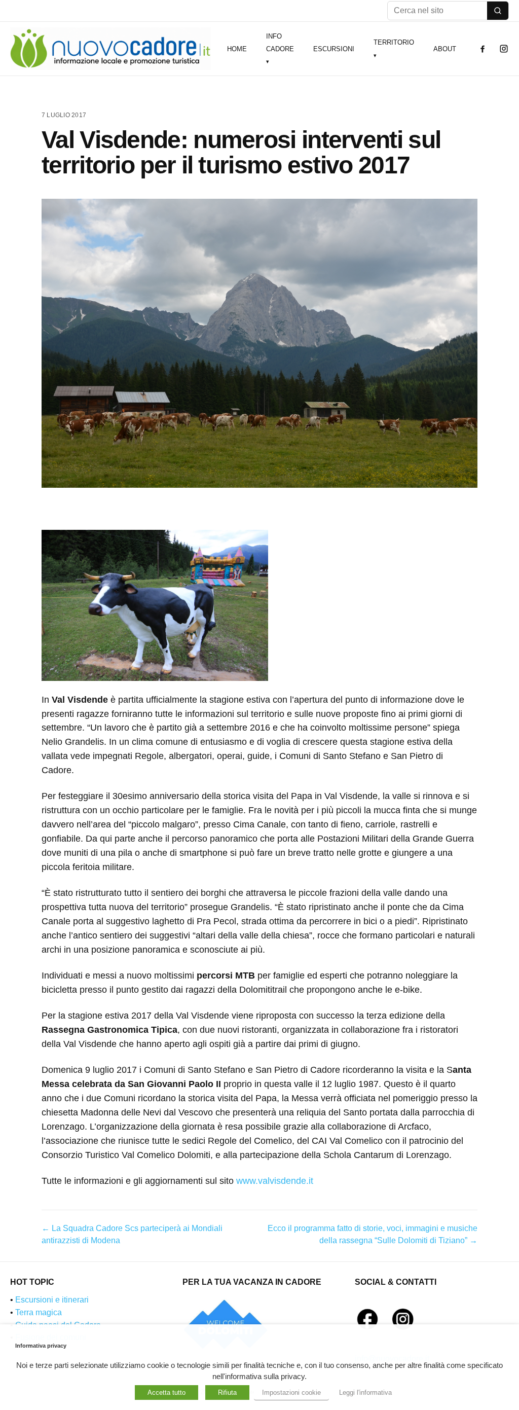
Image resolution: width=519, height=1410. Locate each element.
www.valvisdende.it (274, 1181)
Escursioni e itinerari (52, 1299)
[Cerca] (497, 11)
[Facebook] (482, 49)
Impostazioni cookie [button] (291, 1392)
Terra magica (38, 1312)
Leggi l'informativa (365, 1392)
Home (237, 49)
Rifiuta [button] (227, 1392)
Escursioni (333, 49)
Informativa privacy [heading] (40, 1346)
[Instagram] (504, 49)
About (444, 49)
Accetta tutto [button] (166, 1392)
